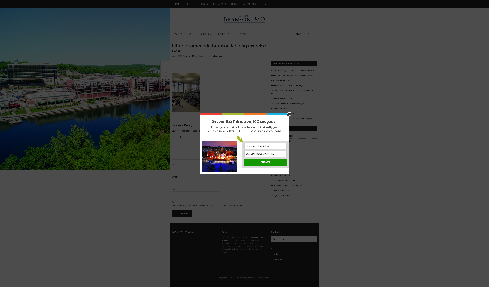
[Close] (288, 114)
